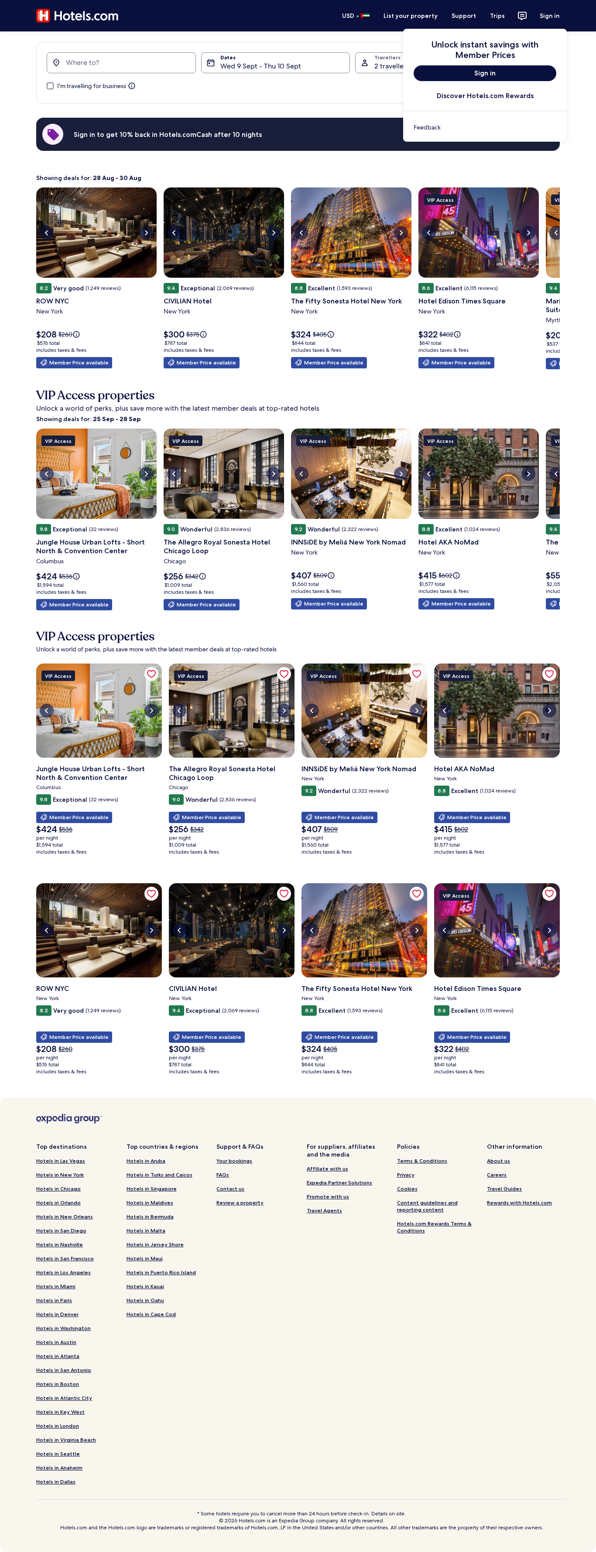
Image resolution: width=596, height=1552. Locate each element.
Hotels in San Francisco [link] (65, 1258)
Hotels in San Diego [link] (61, 1230)
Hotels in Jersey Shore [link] (155, 1244)
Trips (497, 16)
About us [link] (498, 1160)
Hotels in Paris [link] (54, 1300)
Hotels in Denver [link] (57, 1314)
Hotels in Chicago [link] (58, 1188)
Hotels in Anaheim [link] (59, 1467)
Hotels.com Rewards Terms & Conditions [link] (434, 1227)
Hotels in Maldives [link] (150, 1202)
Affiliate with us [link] (327, 1168)
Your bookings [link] (234, 1160)
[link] (485, 127)
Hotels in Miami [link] (55, 1286)
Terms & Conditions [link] (422, 1160)
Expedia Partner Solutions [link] (339, 1182)
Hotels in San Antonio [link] (63, 1370)
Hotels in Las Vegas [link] (60, 1160)
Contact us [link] (230, 1188)
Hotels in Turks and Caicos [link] (159, 1174)
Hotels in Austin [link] (56, 1342)
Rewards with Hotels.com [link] (519, 1202)
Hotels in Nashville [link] (59, 1244)
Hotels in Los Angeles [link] (63, 1272)
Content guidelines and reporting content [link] (427, 1206)
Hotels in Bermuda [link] (150, 1216)
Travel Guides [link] (504, 1188)
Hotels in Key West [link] (60, 1412)
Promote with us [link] (328, 1196)
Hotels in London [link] (57, 1426)
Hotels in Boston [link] (57, 1384)
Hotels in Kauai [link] (145, 1286)
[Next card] (560, 281)
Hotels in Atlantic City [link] (64, 1398)
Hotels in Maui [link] (145, 1258)
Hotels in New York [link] (60, 1174)
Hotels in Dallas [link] (55, 1481)
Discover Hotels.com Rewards (485, 96)
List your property (411, 16)
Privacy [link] (405, 1174)
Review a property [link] (240, 1202)
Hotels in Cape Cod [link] (151, 1314)
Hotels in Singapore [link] (152, 1188)
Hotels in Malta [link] (146, 1230)
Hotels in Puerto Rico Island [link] (161, 1272)
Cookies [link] (407, 1188)
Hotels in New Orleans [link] (64, 1216)
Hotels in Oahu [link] (145, 1300)
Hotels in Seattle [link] (58, 1453)
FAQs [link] (222, 1174)
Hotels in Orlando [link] (58, 1202)
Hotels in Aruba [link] (146, 1160)
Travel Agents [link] (324, 1210)
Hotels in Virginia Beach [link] (66, 1439)
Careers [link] (497, 1174)
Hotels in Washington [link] (63, 1328)
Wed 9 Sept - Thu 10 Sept (260, 66)
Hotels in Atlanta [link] (57, 1356)
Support (464, 16)
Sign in (550, 16)
